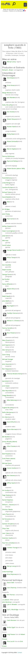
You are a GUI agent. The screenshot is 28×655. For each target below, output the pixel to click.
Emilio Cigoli (11, 627)
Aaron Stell (10, 582)
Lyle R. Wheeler (12, 604)
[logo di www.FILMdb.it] (5, 4)
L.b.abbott (5, 600)
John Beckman (7, 602)
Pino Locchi (10, 641)
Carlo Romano (11, 620)
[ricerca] (14, 3)
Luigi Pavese (11, 634)
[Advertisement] (14, 26)
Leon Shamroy (11, 588)
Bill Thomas (11, 595)
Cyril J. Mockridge (12, 609)
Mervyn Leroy (11, 62)
